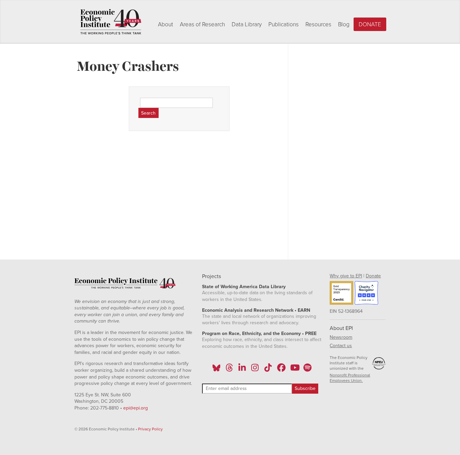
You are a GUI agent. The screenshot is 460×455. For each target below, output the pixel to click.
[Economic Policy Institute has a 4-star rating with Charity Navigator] (366, 294)
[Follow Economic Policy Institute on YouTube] (294, 369)
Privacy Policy (150, 429)
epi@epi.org (135, 408)
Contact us (341, 345)
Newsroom (341, 337)
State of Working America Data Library (244, 287)
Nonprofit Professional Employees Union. (350, 378)
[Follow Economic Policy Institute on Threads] (229, 369)
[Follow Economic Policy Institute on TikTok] (268, 369)
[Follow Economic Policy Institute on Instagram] (255, 369)
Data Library (247, 24)
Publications (283, 24)
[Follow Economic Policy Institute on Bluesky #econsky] (216, 369)
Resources (318, 24)
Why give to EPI (346, 276)
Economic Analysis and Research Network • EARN (256, 310)
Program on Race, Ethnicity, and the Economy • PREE (259, 333)
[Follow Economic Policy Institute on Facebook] (281, 369)
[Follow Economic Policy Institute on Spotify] (307, 369)
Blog (344, 24)
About (165, 24)
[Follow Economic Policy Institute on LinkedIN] (242, 369)
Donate (370, 24)
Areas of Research (202, 24)
